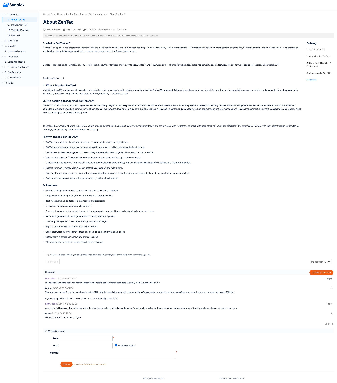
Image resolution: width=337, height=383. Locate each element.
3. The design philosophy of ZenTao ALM (319, 64)
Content (54, 352)
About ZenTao (18, 19)
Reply (329, 278)
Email (55, 345)
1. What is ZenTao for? (316, 49)
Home (60, 14)
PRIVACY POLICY (239, 378)
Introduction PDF (19, 25)
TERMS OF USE (225, 378)
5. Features (311, 80)
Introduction (101, 14)
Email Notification (126, 345)
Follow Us (16, 35)
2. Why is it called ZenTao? (318, 56)
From (55, 338)
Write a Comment (322, 272)
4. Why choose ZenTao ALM (319, 73)
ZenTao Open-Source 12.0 (79, 14)
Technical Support (20, 30)
